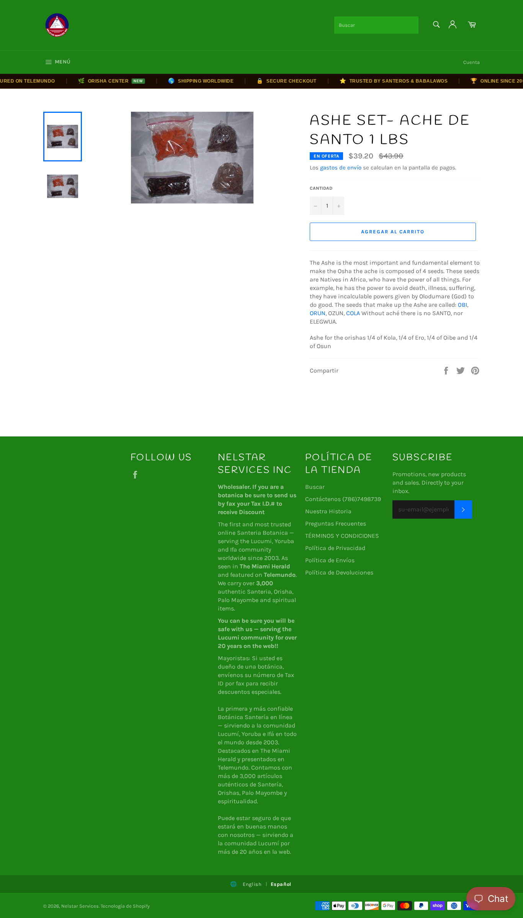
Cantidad (321, 188)
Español (281, 884)
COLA (353, 313)
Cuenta (471, 62)
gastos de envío (340, 167)
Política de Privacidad (335, 548)
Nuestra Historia (328, 511)
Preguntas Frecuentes (335, 523)
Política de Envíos (330, 560)
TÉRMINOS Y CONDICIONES (342, 535)
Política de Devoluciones (339, 572)
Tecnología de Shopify (125, 906)
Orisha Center (101, 81)
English (252, 884)
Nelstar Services (80, 906)
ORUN (317, 313)
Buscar (315, 486)
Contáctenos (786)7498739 (343, 499)
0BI (462, 304)
